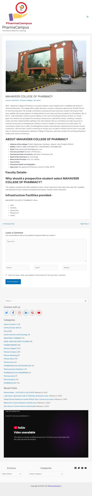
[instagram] (20, 313)
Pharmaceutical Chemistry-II (14, 369)
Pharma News (9, 359)
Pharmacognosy (10, 379)
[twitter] (7, 313)
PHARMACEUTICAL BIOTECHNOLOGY (18, 366)
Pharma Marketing (10, 355)
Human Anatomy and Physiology (15, 335)
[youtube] (39, 313)
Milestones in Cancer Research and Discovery (20, 403)
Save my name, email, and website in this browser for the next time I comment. (37, 275)
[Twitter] (79, 468)
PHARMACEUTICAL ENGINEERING (16, 373)
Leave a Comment (12, 100)
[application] (46, 434)
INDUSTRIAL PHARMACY (13, 338)
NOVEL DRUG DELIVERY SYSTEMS (16, 341)
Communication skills (11, 328)
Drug (5, 331)
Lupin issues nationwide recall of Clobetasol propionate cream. (26, 396)
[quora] (33, 313)
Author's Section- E (11, 324)
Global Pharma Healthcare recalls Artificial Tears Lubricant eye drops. (29, 399)
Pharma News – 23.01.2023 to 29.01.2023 (19, 392)
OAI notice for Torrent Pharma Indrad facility (20, 406)
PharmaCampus (15, 27)
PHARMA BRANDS (10, 345)
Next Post (85, 224)
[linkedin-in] (26, 313)
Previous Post (8, 224)
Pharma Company (10, 352)
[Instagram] (82, 468)
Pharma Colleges (26, 100)
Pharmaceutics (9, 376)
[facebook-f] (13, 313)
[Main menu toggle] (87, 16)
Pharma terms (9, 362)
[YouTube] (86, 468)
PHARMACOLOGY (10, 383)
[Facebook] (75, 468)
